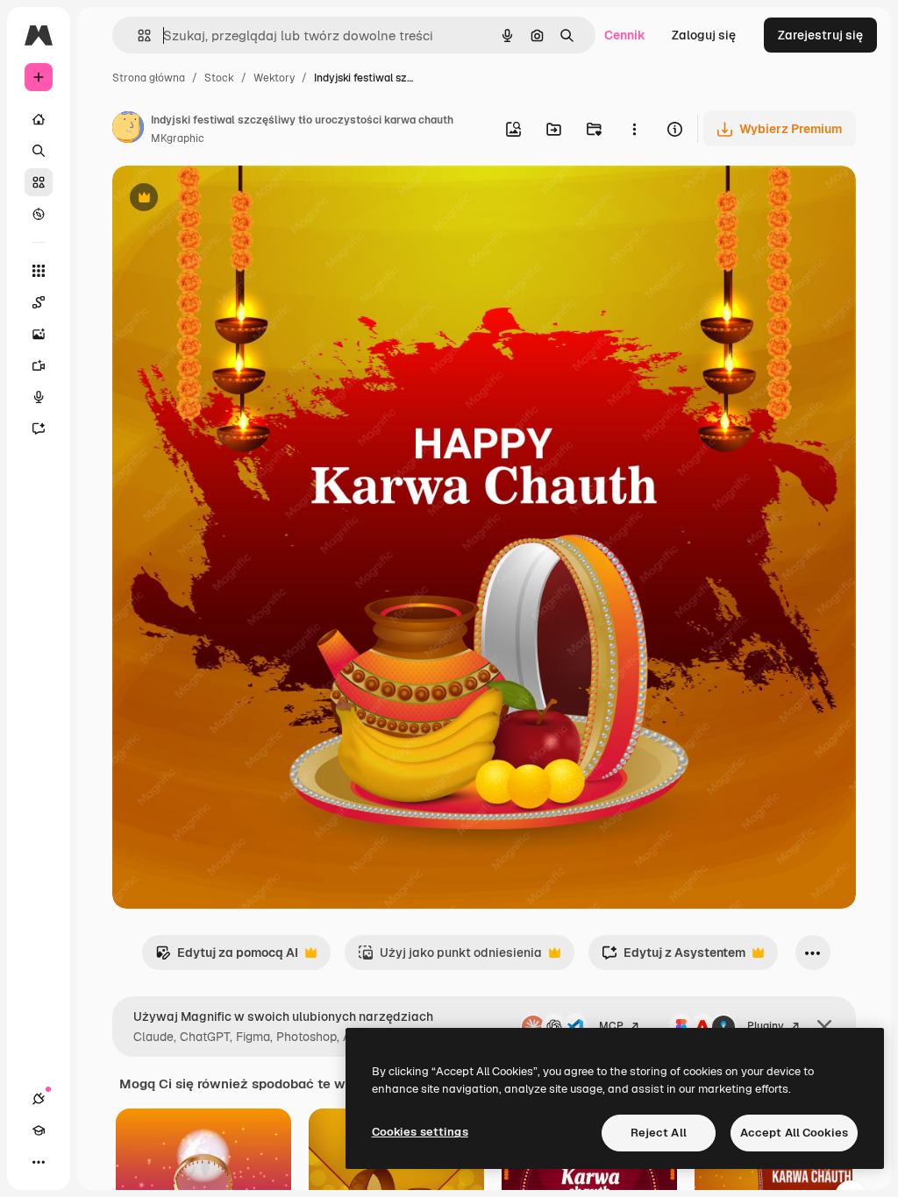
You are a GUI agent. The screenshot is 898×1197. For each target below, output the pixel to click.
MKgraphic (177, 138)
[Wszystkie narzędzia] (39, 271)
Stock (219, 78)
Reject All (659, 1132)
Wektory (274, 78)
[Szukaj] (39, 151)
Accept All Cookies (794, 1132)
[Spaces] (39, 302)
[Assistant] (39, 428)
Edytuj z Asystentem (673, 957)
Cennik (624, 35)
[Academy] (39, 1130)
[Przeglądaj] (39, 214)
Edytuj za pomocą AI (226, 957)
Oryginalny (233, 199)
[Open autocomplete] (137, 35)
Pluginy (765, 1026)
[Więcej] (39, 1162)
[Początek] (39, 119)
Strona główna (148, 78)
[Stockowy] (39, 182)
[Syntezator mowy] (39, 397)
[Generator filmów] (39, 365)
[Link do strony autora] (128, 129)
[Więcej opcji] (634, 128)
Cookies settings (420, 1131)
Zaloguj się (704, 35)
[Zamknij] (824, 1027)
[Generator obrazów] (39, 334)
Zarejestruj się (820, 35)
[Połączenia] (39, 1099)
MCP (611, 1026)
